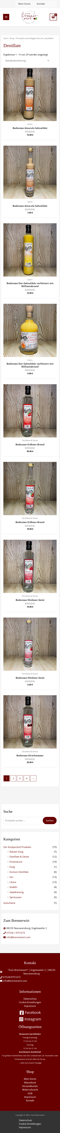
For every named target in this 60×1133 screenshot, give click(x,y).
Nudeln (13, 887)
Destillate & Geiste (19, 856)
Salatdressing (17, 892)
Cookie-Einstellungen (30, 1002)
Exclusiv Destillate (19, 871)
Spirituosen (16, 897)
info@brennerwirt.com (18, 937)
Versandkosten (30, 1086)
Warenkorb (30, 1082)
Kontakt (41, 3)
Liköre (13, 882)
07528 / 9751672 (15, 932)
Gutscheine (9, 902)
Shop (12, 38)
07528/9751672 (12, 977)
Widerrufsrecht (30, 1089)
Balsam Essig (16, 851)
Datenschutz (30, 998)
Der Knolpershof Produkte (17, 847)
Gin (11, 877)
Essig (12, 866)
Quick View (30, 118)
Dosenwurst (16, 861)
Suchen (50, 820)
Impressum (30, 1005)
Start (5, 38)
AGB (30, 1093)
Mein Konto (24, 3)
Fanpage (38, 1063)
